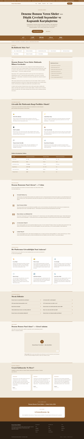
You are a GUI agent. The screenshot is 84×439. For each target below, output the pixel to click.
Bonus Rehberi (18, 41)
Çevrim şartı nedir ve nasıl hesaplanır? (57, 300)
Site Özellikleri (23, 41)
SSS (47, 3)
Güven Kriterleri (52, 50)
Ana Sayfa (13, 41)
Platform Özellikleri (29, 50)
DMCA (62, 430)
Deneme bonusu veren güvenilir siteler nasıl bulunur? (26, 300)
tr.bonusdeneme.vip (42, 412)
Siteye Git (69, 3)
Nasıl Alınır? (48, 31)
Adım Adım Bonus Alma (41, 50)
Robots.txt (63, 428)
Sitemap (62, 426)
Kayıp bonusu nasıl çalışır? (26, 306)
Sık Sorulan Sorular (65, 50)
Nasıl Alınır (44, 3)
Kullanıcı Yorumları (28, 53)
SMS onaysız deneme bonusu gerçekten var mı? (26, 303)
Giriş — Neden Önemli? (17, 50)
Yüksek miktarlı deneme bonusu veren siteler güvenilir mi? (26, 309)
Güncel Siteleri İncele (37, 31)
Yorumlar (51, 3)
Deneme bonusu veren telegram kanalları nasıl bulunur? (57, 313)
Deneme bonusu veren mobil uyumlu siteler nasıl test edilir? (57, 306)
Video (49, 428)
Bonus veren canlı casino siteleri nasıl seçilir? (57, 309)
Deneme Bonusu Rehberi (16, 3)
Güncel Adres (40, 53)
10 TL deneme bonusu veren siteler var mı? (57, 303)
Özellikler (39, 3)
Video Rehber (15, 53)
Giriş (36, 3)
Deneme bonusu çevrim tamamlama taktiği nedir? (26, 313)
